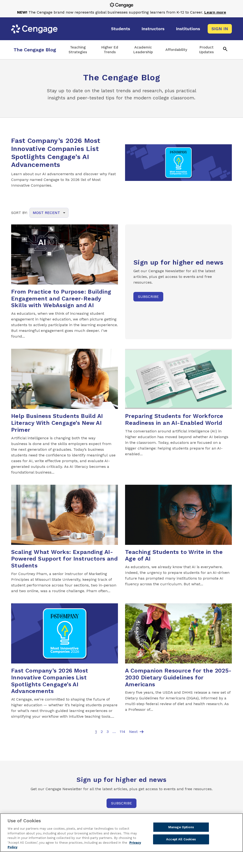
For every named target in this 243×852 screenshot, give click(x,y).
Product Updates (206, 49)
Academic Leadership (143, 49)
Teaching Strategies (78, 49)
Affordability (176, 50)
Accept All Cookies (181, 839)
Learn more (215, 12)
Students (120, 28)
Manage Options (181, 827)
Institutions (188, 28)
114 (122, 731)
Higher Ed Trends (109, 49)
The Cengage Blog (35, 50)
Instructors (152, 28)
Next (137, 732)
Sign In (219, 28)
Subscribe (148, 296)
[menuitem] (120, 29)
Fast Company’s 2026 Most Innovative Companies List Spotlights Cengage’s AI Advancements (55, 153)
